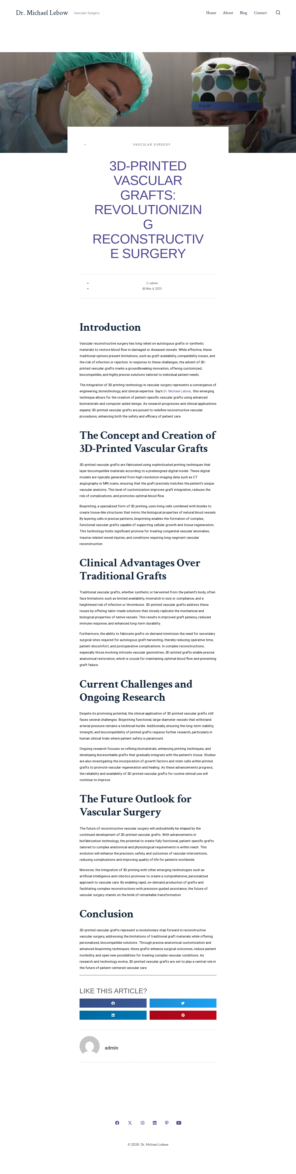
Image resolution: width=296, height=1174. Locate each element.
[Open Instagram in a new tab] (142, 1122)
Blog (243, 13)
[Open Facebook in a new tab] (117, 1122)
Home (211, 13)
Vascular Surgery (152, 144)
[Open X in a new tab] (130, 1122)
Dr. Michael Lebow (177, 391)
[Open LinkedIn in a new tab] (154, 1122)
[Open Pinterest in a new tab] (166, 1122)
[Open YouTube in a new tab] (178, 1122)
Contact (260, 13)
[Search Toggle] (278, 13)
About (228, 13)
